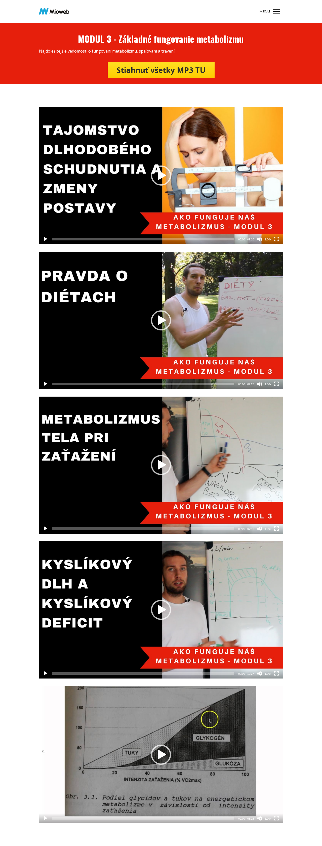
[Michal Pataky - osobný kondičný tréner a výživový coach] (54, 11)
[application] (161, 175)
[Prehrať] (45, 239)
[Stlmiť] (259, 239)
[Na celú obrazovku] (276, 239)
